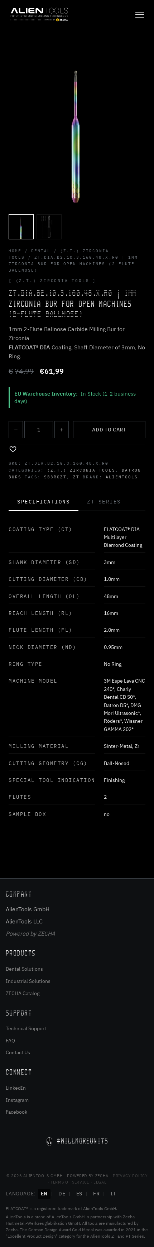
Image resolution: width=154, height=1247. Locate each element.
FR (96, 1193)
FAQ (10, 1040)
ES (79, 1193)
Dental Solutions (24, 969)
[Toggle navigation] (139, 14)
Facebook (16, 1112)
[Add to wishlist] (13, 448)
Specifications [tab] (43, 501)
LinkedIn (16, 1088)
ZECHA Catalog (22, 993)
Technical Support (26, 1028)
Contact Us (18, 1052)
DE (61, 1193)
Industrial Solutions (28, 981)
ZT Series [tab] (104, 501)
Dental (40, 250)
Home (15, 250)
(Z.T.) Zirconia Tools (81, 470)
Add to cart (109, 429)
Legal (99, 1182)
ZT (76, 476)
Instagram (17, 1100)
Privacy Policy (130, 1175)
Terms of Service (69, 1182)
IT (113, 1193)
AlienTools (122, 476)
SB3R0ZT (55, 476)
